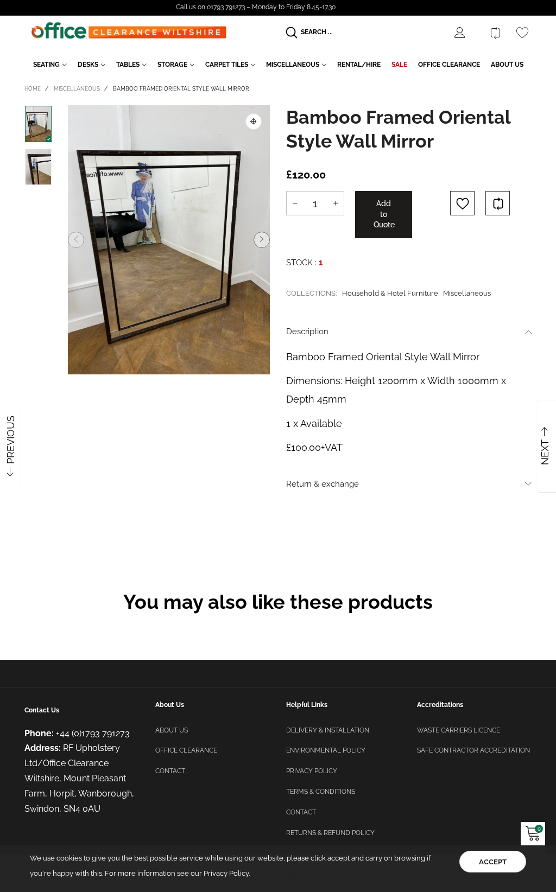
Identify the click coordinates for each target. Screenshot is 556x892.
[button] (76, 240)
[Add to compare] (497, 203)
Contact (170, 771)
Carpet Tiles (226, 64)
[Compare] (495, 32)
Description (307, 331)
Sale (399, 64)
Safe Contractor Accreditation (473, 750)
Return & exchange (322, 484)
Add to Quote (384, 214)
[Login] (468, 32)
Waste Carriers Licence (458, 730)
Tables (128, 64)
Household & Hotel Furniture (390, 293)
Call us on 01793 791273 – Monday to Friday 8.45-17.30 (256, 7)
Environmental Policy (325, 750)
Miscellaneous (292, 64)
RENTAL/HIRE (359, 64)
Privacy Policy (311, 771)
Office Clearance (449, 64)
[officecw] (128, 30)
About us (171, 730)
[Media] (253, 121)
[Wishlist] (522, 32)
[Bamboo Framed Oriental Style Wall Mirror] (169, 239)
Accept (493, 862)
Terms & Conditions (320, 791)
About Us (507, 64)
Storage (172, 64)
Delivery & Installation (327, 730)
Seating (46, 64)
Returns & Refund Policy (330, 833)
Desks (88, 64)
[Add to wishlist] (462, 203)
